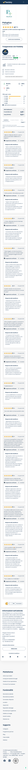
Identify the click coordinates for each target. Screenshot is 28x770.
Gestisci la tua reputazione (10, 681)
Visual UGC (5, 705)
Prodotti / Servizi (14, 120)
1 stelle (6, 103)
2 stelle (6, 101)
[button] (14, 65)
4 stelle (6, 98)
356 (14, 603)
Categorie (5, 729)
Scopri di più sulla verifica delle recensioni (13, 76)
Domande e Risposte (8, 699)
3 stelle (6, 100)
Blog (4, 734)
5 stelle (6, 96)
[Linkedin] (10, 656)
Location (5, 702)
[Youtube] (17, 656)
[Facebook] (2, 656)
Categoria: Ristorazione (8, 645)
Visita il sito (14, 648)
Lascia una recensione (14, 39)
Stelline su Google (7, 713)
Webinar (5, 740)
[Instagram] (25, 656)
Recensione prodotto (8, 697)
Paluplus (7, 22)
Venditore (6, 120)
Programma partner (8, 731)
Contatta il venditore (14, 653)
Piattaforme (6, 719)
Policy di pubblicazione (16, 752)
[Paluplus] (9, 14)
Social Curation (7, 716)
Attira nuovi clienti (7, 676)
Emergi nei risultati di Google (10, 678)
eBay (22, 120)
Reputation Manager (8, 708)
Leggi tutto (22, 629)
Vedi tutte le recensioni (10, 105)
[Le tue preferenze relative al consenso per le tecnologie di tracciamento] (25, 768)
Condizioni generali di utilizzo (10, 750)
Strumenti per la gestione (9, 710)
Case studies (6, 737)
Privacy (5, 752)
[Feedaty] (7, 2)
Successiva (19, 603)
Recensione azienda (8, 694)
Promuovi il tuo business (9, 684)
